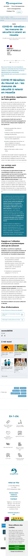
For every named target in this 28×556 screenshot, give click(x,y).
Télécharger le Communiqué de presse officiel (11, 314)
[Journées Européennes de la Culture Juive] (8, 430)
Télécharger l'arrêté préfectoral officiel (11, 319)
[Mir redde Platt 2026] (8, 441)
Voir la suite (4, 376)
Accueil (2, 17)
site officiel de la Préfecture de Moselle (12, 310)
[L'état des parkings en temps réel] (20, 452)
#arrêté (16, 388)
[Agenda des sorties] (20, 430)
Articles (7, 17)
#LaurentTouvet (15, 393)
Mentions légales (13, 492)
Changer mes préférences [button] (17, 551)
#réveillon (23, 388)
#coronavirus (22, 396)
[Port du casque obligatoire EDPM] (20, 419)
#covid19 (23, 393)
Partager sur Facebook (10, 60)
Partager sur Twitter (21, 60)
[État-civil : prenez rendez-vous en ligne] (20, 441)
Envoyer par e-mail (15, 62)
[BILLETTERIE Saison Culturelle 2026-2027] (8, 419)
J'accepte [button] (16, 546)
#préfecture (16, 390)
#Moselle (23, 390)
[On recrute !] (8, 452)
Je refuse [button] (17, 548)
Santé (11, 17)
